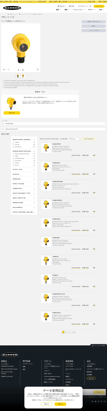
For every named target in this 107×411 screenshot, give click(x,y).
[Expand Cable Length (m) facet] (34, 198)
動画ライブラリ (48, 382)
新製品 (67, 376)
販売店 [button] (93, 26)
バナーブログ (69, 366)
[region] (20, 47)
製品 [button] (58, 9)
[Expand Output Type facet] (34, 169)
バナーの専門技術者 (49, 379)
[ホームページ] (8, 14)
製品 (11, 14)
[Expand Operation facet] (34, 179)
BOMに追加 (85, 155)
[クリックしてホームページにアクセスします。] (12, 8)
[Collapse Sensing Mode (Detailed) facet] (34, 151)
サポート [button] (91, 9)
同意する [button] (60, 404)
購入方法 (71, 6)
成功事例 (68, 382)
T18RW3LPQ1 (56, 313)
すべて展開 (4, 120)
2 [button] (66, 332)
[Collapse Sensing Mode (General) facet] (34, 139)
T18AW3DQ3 (56, 219)
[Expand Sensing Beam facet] (34, 202)
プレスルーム (69, 379)
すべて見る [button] (5, 364)
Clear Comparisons (89, 138)
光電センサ (21, 14)
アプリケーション (28, 364)
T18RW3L (55, 275)
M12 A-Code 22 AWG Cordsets (7, 372)
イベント (68, 373)
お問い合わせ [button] (99, 6)
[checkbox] (13, 142)
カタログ (46, 371)
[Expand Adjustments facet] (34, 207)
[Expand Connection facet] (34, 188)
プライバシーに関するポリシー (95, 369)
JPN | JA (62, 6)
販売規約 (89, 372)
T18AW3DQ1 (56, 163)
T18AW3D (55, 256)
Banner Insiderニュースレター (73, 370)
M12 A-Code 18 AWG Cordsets (9, 369)
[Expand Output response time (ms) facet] (34, 212)
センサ (15, 14)
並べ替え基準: (64, 138)
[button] (20, 47)
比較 (94, 155)
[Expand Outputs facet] (34, 174)
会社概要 (89, 375)
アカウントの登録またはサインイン (52, 367)
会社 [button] (101, 9)
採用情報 (89, 366)
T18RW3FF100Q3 (57, 181)
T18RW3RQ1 (56, 238)
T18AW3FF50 (56, 144)
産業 (24, 366)
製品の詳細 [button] (12, 112)
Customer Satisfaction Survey (52, 376)
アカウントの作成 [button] (93, 30)
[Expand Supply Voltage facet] (34, 184)
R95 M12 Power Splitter (7, 366)
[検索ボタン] (90, 6)
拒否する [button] (46, 404)
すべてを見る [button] (70, 364)
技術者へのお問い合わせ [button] (94, 21)
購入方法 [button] (91, 378)
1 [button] (63, 332)
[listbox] (20, 76)
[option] (18, 76)
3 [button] (69, 332)
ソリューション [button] (78, 9)
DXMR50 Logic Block (7, 376)
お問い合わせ (48, 373)
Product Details (76, 155)
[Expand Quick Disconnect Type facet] (34, 193)
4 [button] (72, 332)
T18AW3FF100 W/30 (58, 294)
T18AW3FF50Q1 (57, 200)
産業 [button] (66, 9)
